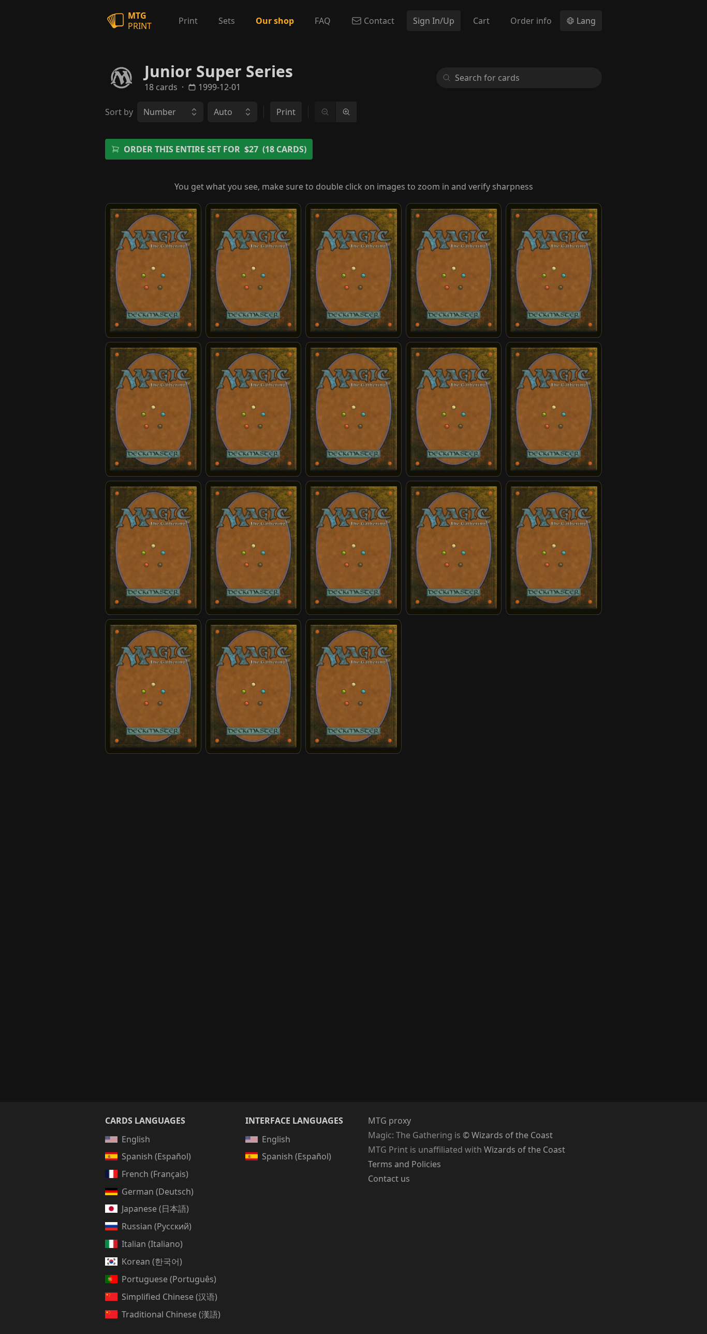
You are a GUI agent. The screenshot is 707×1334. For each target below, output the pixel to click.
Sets (226, 20)
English (136, 1139)
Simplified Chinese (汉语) (169, 1296)
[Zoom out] (325, 112)
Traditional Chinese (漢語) (171, 1314)
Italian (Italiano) (152, 1244)
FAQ (323, 20)
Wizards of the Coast (524, 1149)
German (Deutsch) (158, 1191)
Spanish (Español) (156, 1156)
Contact (379, 20)
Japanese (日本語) (155, 1208)
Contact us (389, 1178)
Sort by (119, 112)
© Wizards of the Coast (508, 1135)
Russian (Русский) (157, 1226)
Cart (481, 20)
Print (188, 20)
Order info (531, 20)
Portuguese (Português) (169, 1279)
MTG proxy (389, 1120)
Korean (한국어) (152, 1261)
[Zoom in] (346, 112)
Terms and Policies (404, 1164)
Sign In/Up (433, 20)
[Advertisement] (353, 842)
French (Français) (155, 1174)
